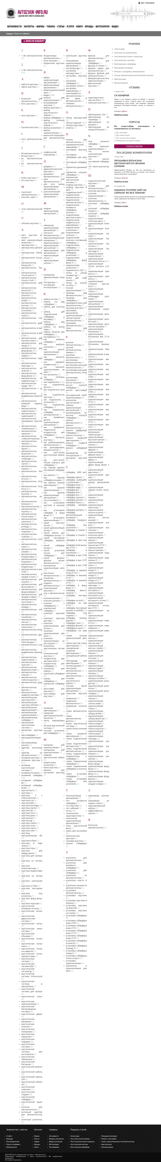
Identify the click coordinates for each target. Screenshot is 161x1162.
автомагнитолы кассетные (29, 600)
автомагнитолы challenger (29, 457)
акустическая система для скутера (31, 990)
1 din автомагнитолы (31, 55)
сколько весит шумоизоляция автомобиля (76, 688)
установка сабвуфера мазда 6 (76, 952)
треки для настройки (76, 830)
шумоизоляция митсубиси (95, 589)
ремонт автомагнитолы (73, 426)
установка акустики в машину (76, 901)
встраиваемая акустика (50, 104)
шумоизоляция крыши (95, 538)
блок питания (50, 60)
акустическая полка (31, 938)
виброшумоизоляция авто (54, 91)
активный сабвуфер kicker (31, 786)
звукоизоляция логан (51, 256)
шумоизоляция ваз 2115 (98, 420)
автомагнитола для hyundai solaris (31, 339)
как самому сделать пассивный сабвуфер (54, 468)
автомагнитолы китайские (29, 615)
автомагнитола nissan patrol (28, 274)
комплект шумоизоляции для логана (54, 626)
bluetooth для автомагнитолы (31, 100)
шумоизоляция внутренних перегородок (95, 432)
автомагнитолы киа (31, 609)
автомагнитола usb (31, 318)
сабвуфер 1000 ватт (76, 472)
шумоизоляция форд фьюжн (98, 777)
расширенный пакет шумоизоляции (76, 396)
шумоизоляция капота (95, 501)
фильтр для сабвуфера (98, 62)
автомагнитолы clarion (29, 462)
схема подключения (76, 738)
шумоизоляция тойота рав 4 (95, 732)
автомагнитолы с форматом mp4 (31, 668)
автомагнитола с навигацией (31, 414)
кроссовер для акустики (54, 690)
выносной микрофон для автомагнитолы (54, 136)
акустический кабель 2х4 (31, 1078)
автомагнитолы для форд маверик (31, 590)
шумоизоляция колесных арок (95, 533)
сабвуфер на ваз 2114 (76, 604)
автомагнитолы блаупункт (29, 560)
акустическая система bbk (27, 965)
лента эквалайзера (54, 720)
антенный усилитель (31, 1119)
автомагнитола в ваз (31, 328)
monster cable (28, 197)
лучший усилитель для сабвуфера (54, 731)
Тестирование (54, 1147)
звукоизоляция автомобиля (51, 246)
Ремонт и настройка (108, 1139)
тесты (68, 810)
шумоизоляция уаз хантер (98, 757)
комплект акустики (54, 613)
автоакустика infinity (31, 252)
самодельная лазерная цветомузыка (72, 651)
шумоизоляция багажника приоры (98, 342)
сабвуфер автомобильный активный (74, 515)
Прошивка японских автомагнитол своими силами (129, 163)
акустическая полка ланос (31, 945)
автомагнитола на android (31, 369)
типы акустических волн (76, 827)
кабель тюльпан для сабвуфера (54, 333)
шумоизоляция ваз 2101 (98, 360)
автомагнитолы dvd (31, 471)
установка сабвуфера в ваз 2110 (76, 926)
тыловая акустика (74, 840)
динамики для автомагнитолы (54, 175)
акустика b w (27, 800)
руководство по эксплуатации (76, 454)
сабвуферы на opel (76, 630)
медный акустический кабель (54, 756)
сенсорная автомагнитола (73, 669)
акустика (25, 793)
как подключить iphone (54, 385)
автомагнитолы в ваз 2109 (31, 570)
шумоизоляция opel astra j (98, 277)
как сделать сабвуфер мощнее (54, 478)
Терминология (11, 1147)
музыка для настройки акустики (54, 771)
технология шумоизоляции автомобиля (73, 821)
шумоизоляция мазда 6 (95, 574)
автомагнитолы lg (30, 506)
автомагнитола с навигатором (31, 409)
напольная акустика (76, 55)
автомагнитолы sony (31, 539)
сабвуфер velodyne (76, 505)
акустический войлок (31, 1066)
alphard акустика (29, 84)
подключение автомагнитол (73, 196)
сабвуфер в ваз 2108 (76, 565)
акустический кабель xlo (31, 1083)
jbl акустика (27, 156)
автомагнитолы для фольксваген (31, 585)
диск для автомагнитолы (54, 180)
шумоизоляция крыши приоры (95, 549)
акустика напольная (31, 880)
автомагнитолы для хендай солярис (31, 595)
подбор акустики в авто (76, 188)
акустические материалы (27, 1030)
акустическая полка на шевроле (31, 950)
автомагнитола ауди (31, 323)
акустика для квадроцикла (31, 852)
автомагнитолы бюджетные (29, 565)
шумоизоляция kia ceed (98, 234)
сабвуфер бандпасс (76, 520)
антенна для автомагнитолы (31, 1108)
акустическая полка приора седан (31, 955)
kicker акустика (28, 177)
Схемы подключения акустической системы (117, 1142)
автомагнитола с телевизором (31, 427)
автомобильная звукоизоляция (29, 708)
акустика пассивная (31, 888)
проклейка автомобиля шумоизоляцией (74, 313)
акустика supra (28, 828)
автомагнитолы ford (31, 481)
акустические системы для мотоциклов (31, 1052)
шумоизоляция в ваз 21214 (98, 355)
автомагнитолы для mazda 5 (31, 580)
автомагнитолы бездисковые (29, 555)
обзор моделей (73, 122)
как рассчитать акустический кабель (54, 453)
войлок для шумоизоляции (54, 99)
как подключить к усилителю (54, 401)
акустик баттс (27, 790)
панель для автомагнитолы (76, 140)
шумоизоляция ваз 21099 (98, 395)
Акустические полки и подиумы (128, 56)
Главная (9, 34)
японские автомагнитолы (95, 826)
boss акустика (28, 103)
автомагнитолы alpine (29, 447)
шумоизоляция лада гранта (98, 554)
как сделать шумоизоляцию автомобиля (54, 495)
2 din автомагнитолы (31, 70)
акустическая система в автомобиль (31, 984)
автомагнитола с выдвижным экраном (31, 394)
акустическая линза (31, 923)
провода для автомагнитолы (76, 294)
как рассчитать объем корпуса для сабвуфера (54, 462)
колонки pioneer (52, 598)
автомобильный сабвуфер (29, 718)
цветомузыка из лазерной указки (98, 128)
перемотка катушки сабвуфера (76, 173)
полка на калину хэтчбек (76, 284)
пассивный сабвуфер (76, 162)
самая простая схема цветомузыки (76, 644)
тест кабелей (72, 808)
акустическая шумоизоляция (28, 1002)
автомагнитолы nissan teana (29, 515)
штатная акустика (96, 190)
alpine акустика (28, 86)
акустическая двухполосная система (28, 918)
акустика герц (28, 848)
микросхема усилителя (50, 763)
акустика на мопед (31, 875)
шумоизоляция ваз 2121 (98, 425)
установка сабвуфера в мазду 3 (76, 947)
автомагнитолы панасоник (29, 625)
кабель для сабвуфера (54, 323)
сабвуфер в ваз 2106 (76, 555)
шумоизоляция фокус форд (95, 762)
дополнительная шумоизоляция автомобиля (52, 194)
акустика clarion (29, 808)
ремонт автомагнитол (73, 421)
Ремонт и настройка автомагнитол (129, 71)
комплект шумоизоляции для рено (54, 633)
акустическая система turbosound (31, 975)
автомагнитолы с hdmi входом (31, 641)
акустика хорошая (30, 903)
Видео (115, 26)
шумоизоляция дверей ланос (95, 453)
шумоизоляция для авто (98, 476)
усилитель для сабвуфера (76, 871)
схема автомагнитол (76, 711)
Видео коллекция (55, 1142)
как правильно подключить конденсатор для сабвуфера (54, 431)
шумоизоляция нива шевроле (98, 626)
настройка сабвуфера (71, 82)
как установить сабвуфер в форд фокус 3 (54, 513)
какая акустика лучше (54, 524)
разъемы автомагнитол (73, 356)
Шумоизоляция (121, 83)
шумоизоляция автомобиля (95, 302)
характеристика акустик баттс (96, 99)
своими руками (73, 665)
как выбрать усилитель (54, 345)
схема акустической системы (76, 724)
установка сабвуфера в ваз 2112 (76, 931)
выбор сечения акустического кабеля (54, 123)
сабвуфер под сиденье (76, 614)
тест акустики (72, 805)
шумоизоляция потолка (95, 657)
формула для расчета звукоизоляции (98, 79)
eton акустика (28, 115)
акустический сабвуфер (28, 1098)
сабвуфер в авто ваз (76, 540)
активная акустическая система (27, 768)
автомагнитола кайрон (28, 354)
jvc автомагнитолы (31, 158)
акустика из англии (31, 860)
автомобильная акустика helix (29, 698)
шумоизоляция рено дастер (98, 682)
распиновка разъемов (72, 378)
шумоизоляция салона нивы (95, 702)
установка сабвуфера (76, 915)
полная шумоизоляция (73, 289)
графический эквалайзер (50, 153)
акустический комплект (28, 1088)
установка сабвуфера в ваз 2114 (76, 937)
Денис (125, 111)
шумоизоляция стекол (95, 707)
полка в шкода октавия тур (76, 274)
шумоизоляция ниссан (95, 636)
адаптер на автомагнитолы (31, 754)
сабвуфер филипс (74, 625)
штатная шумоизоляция (95, 194)
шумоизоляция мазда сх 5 (95, 579)
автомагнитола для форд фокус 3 (31, 349)
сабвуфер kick (72, 492)
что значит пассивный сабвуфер (98, 160)
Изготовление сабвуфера (125, 64)
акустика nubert (29, 823)
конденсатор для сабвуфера (54, 664)
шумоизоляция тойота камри (95, 722)
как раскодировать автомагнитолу (54, 448)
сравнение (71, 698)
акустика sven (28, 830)
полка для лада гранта (76, 279)
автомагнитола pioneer (28, 304)
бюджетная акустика (54, 63)
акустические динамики (27, 1020)
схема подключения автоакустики (76, 745)
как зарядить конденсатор (54, 363)
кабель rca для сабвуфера (54, 303)
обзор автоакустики (76, 117)
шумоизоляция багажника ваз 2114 (98, 335)
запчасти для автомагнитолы (54, 234)
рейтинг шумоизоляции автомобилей (73, 408)
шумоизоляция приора (95, 662)
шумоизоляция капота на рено (95, 511)
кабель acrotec (51, 299)
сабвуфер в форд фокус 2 (76, 586)
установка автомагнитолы (73, 891)
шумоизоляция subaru (95, 290)
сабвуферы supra (74, 628)
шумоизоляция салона (95, 697)
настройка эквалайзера (72, 89)
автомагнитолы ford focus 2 (31, 487)
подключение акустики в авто (73, 216)
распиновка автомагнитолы (73, 361)
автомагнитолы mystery (29, 510)
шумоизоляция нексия (95, 616)
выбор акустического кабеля (51, 113)
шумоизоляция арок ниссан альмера (98, 325)
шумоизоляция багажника (95, 330)
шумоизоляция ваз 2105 (98, 370)
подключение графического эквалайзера (73, 222)
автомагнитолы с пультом (31, 663)
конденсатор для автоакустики (54, 659)
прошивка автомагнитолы (73, 324)
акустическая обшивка (27, 934)
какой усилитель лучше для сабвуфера (54, 553)
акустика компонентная (28, 867)
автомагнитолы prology (29, 525)
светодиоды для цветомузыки (76, 662)
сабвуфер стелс (73, 623)
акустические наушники (27, 1035)
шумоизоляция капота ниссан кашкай (98, 517)
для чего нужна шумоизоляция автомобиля (54, 186)
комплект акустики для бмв (54, 619)
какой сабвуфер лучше (54, 546)
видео (47, 95)
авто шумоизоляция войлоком (31, 241)
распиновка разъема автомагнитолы (76, 366)
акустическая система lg (27, 970)
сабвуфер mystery (74, 497)
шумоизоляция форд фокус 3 (98, 772)
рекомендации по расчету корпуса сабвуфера (76, 415)
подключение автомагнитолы (73, 201)
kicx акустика (27, 180)
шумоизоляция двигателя (95, 471)
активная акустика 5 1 (31, 761)
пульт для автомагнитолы (76, 329)
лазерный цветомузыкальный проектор (53, 715)
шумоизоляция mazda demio (95, 255)
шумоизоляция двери (95, 458)
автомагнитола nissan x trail (28, 279)
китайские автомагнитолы (51, 579)
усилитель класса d (76, 880)
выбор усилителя (52, 127)
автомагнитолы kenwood (29, 502)
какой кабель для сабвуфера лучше (54, 534)
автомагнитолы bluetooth (29, 452)
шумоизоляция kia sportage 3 (98, 250)
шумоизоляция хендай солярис (96, 782)
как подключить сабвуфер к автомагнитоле (54, 412)
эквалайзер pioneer (98, 795)
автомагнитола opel (31, 282)
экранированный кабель (96, 807)
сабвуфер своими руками (76, 619)
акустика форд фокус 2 (31, 899)
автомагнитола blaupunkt (28, 264)
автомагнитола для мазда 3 (31, 344)
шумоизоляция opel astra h (98, 272)
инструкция (49, 282)
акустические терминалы (27, 1058)
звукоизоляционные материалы (54, 239)
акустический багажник (28, 1063)
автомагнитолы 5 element (31, 442)
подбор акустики (74, 184)
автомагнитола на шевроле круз (31, 379)
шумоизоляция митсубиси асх (95, 594)
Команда (9, 1139)
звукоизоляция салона (51, 261)
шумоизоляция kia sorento (98, 245)
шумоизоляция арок (98, 314)
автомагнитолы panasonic (29, 520)
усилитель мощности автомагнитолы (76, 886)
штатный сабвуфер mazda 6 (98, 214)
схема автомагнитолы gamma (73, 718)
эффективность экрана (95, 812)
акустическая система (27, 960)
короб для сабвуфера (54, 673)
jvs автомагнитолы (31, 163)
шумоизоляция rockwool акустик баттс (98, 284)
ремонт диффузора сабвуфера (76, 431)
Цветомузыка (120, 79)
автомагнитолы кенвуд (29, 605)
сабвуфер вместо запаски (76, 591)
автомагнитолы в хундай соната (31, 575)
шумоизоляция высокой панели (96, 438)
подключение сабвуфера (72, 246)
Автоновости (14, 26)
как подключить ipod (54, 389)
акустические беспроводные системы (28, 1009)
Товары (51, 26)
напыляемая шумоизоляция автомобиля (73, 63)
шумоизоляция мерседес (95, 584)
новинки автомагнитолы (73, 104)
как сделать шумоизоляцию (54, 488)
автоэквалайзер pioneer (29, 744)
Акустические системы (79, 1144)
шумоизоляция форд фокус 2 (98, 767)
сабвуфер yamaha (74, 510)
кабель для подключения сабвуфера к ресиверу (54, 315)
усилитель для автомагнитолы (76, 859)
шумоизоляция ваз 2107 (98, 380)
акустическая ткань (31, 996)
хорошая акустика (97, 102)
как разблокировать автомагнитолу (54, 443)
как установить (51, 500)
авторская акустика (31, 730)
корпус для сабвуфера (54, 679)
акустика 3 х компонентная (31, 796)
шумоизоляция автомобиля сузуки (98, 307)
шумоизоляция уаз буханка (98, 747)
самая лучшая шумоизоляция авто (76, 636)
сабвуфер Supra (73, 502)
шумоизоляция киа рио (98, 523)
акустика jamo (28, 815)
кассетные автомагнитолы (51, 574)
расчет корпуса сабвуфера (76, 386)
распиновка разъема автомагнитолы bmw (76, 371)
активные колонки (30, 772)
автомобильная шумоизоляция (29, 713)
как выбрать (50, 336)
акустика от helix (29, 885)
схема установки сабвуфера (76, 775)
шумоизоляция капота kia (95, 506)
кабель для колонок (54, 306)
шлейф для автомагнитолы (98, 187)
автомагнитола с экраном (31, 432)
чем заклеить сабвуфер (98, 142)
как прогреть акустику (54, 438)
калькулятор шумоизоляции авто (54, 566)
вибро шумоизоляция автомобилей (51, 80)
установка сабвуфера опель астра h (76, 957)
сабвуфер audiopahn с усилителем (76, 481)
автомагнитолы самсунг (29, 673)
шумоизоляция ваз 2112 (98, 405)
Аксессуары (119, 49)
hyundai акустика (29, 127)
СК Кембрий (121, 95)
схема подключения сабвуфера (76, 762)
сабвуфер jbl (72, 489)
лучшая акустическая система (54, 726)
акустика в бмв (28, 840)
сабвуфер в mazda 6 (76, 535)
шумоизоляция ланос (95, 564)
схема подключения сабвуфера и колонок (76, 767)
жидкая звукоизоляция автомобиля (51, 211)
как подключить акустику (54, 396)
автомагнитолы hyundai (29, 492)
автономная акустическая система (27, 725)
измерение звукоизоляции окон (54, 276)
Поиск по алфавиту (13, 1144)
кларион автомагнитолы (51, 584)
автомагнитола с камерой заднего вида (31, 403)
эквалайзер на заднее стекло (98, 802)
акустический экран (31, 1102)
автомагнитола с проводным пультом (31, 419)
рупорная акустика (76, 458)
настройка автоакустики (72, 72)
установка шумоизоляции (73, 962)
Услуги (70, 26)
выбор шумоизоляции (51, 131)
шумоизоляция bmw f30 (98, 224)
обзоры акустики (74, 125)
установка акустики (76, 895)
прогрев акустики (74, 308)
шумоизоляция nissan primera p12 (98, 265)
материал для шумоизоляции (54, 746)
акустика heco (28, 813)
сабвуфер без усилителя (76, 526)
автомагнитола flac (31, 267)
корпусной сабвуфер (54, 683)
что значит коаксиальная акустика (98, 154)
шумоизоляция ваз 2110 (98, 400)
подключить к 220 (74, 270)
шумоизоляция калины (95, 496)
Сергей (125, 178)
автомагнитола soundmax (28, 309)
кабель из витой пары (54, 328)
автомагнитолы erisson (29, 477)
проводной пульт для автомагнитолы (76, 304)
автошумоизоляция (31, 737)
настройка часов (74, 85)
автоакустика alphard (31, 247)
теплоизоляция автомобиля (73, 797)
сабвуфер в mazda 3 (76, 530)
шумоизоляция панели (95, 652)
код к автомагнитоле (54, 593)
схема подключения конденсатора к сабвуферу (76, 756)
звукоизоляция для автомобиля (54, 251)
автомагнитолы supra (29, 545)
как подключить (51, 382)
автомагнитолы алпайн (29, 550)
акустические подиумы (27, 1040)
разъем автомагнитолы (73, 343)
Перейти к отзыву (121, 115)
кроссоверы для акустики (54, 695)
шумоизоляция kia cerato (98, 239)
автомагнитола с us (31, 388)
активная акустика (30, 757)
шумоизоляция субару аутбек (95, 712)
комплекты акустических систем (54, 647)
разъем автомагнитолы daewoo (73, 350)
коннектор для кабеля (54, 669)
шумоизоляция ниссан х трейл (95, 647)
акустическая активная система (30, 907)
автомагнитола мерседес (28, 364)
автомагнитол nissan (31, 257)
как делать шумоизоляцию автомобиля (54, 352)
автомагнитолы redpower (29, 530)
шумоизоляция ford (98, 228)
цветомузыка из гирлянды (98, 118)
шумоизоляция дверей (95, 448)
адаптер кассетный (31, 747)
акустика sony (28, 825)
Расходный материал (109, 1136)
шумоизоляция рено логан (98, 687)
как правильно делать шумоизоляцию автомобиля (54, 421)
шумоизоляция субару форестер (96, 717)
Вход (142, 3)
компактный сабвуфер (50, 609)
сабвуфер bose (73, 484)
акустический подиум (28, 1093)
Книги (79, 26)
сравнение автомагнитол (73, 702)
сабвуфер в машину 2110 (76, 576)
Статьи (60, 26)
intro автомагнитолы (31, 139)
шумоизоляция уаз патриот (98, 752)
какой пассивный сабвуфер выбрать (54, 539)
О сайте (9, 1136)
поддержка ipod (74, 192)
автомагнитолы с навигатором (31, 658)
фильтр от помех (96, 65)
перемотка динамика (76, 167)
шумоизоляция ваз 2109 (98, 390)
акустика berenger (30, 805)
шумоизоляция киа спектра (98, 528)
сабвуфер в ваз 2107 (76, 560)
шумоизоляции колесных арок (95, 219)
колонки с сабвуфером (54, 604)
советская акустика (76, 693)
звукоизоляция (51, 242)
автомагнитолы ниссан (29, 620)
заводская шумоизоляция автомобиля (51, 228)
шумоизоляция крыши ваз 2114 (96, 544)
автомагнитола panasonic (28, 289)
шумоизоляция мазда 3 (95, 569)
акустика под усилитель (31, 894)
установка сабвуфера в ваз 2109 (76, 921)
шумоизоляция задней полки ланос (98, 488)
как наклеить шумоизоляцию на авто (54, 369)
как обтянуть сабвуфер (54, 378)
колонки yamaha (52, 600)
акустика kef (27, 818)
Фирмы (40, 26)
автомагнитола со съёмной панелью (31, 437)
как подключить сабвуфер (54, 406)
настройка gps (73, 68)
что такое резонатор (98, 166)
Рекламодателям (12, 1142)
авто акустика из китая (31, 236)
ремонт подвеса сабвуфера (76, 444)
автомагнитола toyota (28, 314)
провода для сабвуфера (76, 299)
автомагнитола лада (31, 358)
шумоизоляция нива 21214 (98, 621)
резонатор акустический (72, 401)
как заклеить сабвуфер (54, 358)
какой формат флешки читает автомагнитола (54, 560)
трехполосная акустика (73, 837)
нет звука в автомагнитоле (76, 99)
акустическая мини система (31, 929)
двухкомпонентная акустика (53, 170)
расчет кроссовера (76, 390)
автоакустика (27, 245)
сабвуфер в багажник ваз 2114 (76, 546)
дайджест (48, 166)
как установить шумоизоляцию (54, 519)
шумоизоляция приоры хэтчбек (96, 677)
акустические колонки (27, 1025)
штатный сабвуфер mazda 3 (98, 209)
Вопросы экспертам (56, 1139)
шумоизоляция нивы (98, 630)
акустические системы (27, 1045)
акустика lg (26, 820)
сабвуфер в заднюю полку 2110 (76, 571)
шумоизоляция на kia (98, 611)
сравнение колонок (76, 706)
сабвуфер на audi (74, 600)
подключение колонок (72, 233)
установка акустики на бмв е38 (76, 906)
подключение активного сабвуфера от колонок (76, 209)
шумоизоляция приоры (95, 672)
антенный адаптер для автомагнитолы (31, 1113)
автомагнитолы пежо (31, 629)
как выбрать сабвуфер (54, 340)
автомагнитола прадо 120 (28, 384)
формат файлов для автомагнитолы (98, 74)
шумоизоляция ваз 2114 (98, 415)
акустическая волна (31, 911)
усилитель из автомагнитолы (76, 876)
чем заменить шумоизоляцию (98, 147)
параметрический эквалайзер (75, 146)
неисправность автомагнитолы (73, 94)
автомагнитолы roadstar (29, 535)
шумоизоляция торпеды (95, 737)
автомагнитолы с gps (31, 634)
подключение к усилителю (76, 228)
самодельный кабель (76, 655)
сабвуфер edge (73, 487)
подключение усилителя (72, 266)
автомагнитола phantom (28, 294)
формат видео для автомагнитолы (98, 69)
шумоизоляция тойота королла (96, 727)
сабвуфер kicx (72, 494)
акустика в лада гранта (31, 844)
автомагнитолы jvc (31, 496)
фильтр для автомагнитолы (98, 57)
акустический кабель (31, 1071)
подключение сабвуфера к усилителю (76, 253)
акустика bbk (27, 803)
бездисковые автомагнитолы (51, 57)
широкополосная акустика (96, 182)
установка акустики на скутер (76, 911)
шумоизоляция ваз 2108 (98, 385)
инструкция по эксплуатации (54, 286)
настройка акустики (76, 75)
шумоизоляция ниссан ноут (95, 642)
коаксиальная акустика (50, 589)
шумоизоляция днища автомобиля (98, 481)
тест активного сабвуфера (76, 802)
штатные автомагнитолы (95, 199)
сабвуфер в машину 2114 (76, 581)
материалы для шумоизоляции (54, 751)
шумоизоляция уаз (98, 741)
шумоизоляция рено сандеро (98, 692)
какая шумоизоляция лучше (54, 529)
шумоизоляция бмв (98, 349)
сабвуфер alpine (74, 477)
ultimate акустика (29, 223)
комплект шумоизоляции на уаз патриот (54, 641)
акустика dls (27, 810)
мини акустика (51, 767)
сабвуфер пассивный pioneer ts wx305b (76, 609)
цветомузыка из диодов (98, 123)
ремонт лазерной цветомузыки (76, 439)
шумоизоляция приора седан (95, 667)
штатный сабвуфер (98, 203)
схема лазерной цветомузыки (76, 734)
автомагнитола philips (28, 299)
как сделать (49, 475)
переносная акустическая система (72, 180)
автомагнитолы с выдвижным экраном (31, 651)
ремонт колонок (74, 435)
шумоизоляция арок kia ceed (98, 320)
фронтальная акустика (94, 84)
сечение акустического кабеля (73, 681)
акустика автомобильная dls (31, 834)
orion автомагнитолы (31, 209)
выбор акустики (51, 107)
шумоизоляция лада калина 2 (98, 559)
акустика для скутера (31, 855)
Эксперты (29, 26)
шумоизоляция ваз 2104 (98, 365)
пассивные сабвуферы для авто (76, 156)
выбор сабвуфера (52, 117)
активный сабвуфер (31, 775)
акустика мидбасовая (31, 870)
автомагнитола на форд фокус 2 (31, 374)
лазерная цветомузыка (50, 709)
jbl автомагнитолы (30, 153)
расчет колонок (73, 382)
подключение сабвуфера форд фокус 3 (76, 260)
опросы (69, 127)
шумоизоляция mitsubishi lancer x (97, 260)
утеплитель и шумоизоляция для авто (76, 968)
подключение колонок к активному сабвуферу (76, 240)
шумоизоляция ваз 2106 (98, 375)
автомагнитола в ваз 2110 (31, 334)
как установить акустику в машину (54, 504)
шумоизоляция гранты (95, 443)
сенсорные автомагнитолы (73, 674)
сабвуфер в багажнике (76, 551)
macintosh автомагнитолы (29, 193)
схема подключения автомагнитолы (76, 750)
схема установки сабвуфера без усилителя (76, 781)
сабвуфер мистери (76, 595)
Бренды (89, 26)
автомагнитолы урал (31, 682)
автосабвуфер (28, 735)
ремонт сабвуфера (76, 448)
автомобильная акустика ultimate (29, 703)
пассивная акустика (76, 149)
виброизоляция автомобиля (51, 86)
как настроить (50, 374)
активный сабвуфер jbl (31, 781)
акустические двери (31, 1014)
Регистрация (150, 3)
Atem (125, 203)
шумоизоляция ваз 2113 (98, 410)
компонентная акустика (51, 654)
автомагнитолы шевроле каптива (29, 693)
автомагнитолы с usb (31, 644)
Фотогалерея (102, 26)
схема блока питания (76, 728)
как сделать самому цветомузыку (54, 483)
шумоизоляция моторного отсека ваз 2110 (98, 605)
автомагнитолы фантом (29, 688)
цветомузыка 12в (96, 114)
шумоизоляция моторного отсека (97, 599)
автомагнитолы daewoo (29, 467)
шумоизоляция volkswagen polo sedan (98, 296)
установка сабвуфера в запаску (76, 942)
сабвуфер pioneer (74, 500)
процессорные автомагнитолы (73, 319)
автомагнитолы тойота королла (29, 678)
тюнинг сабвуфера (76, 843)
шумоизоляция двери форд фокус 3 (98, 463)
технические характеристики (73, 814)
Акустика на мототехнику (125, 53)
